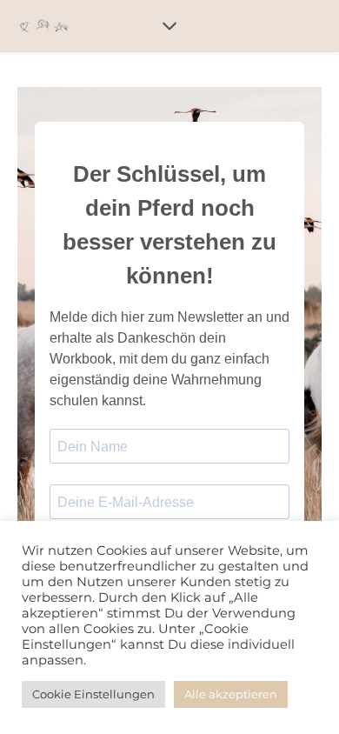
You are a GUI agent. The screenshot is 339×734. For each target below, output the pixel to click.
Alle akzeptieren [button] (230, 694)
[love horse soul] (43, 26)
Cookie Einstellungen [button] (93, 694)
